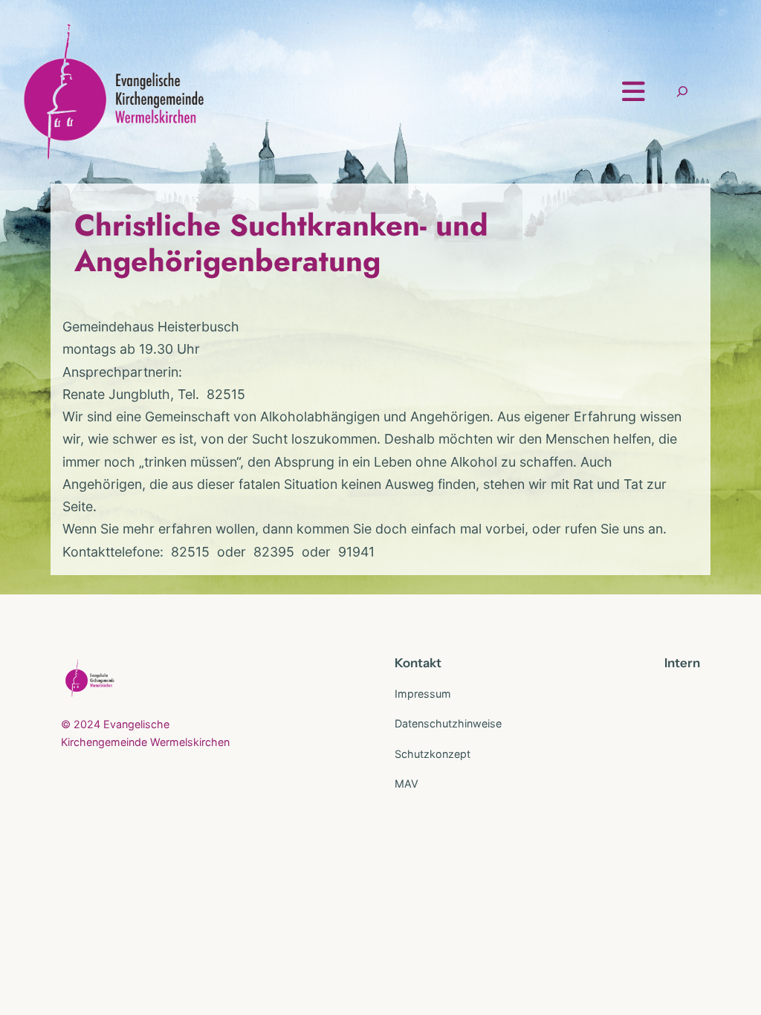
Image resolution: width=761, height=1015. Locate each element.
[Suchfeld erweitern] (682, 91)
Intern (682, 662)
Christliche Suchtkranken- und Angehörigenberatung (281, 243)
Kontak (415, 662)
